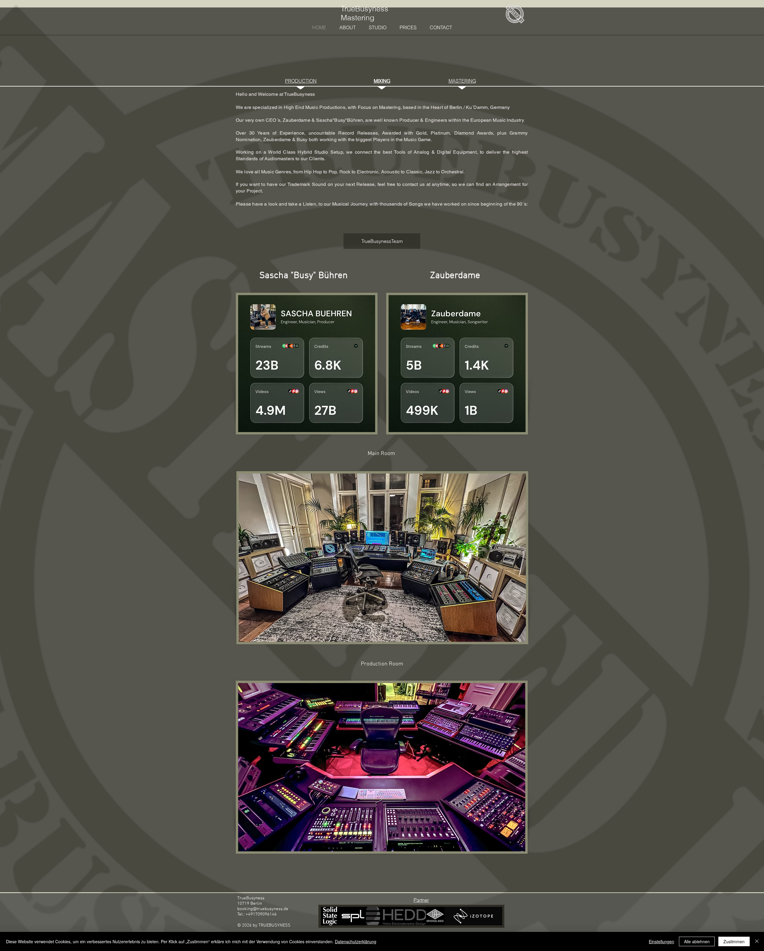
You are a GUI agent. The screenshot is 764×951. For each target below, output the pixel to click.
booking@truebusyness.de (262, 909)
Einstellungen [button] (661, 941)
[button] (382, 241)
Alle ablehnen (697, 941)
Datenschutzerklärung (355, 941)
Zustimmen (734, 941)
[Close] (756, 941)
